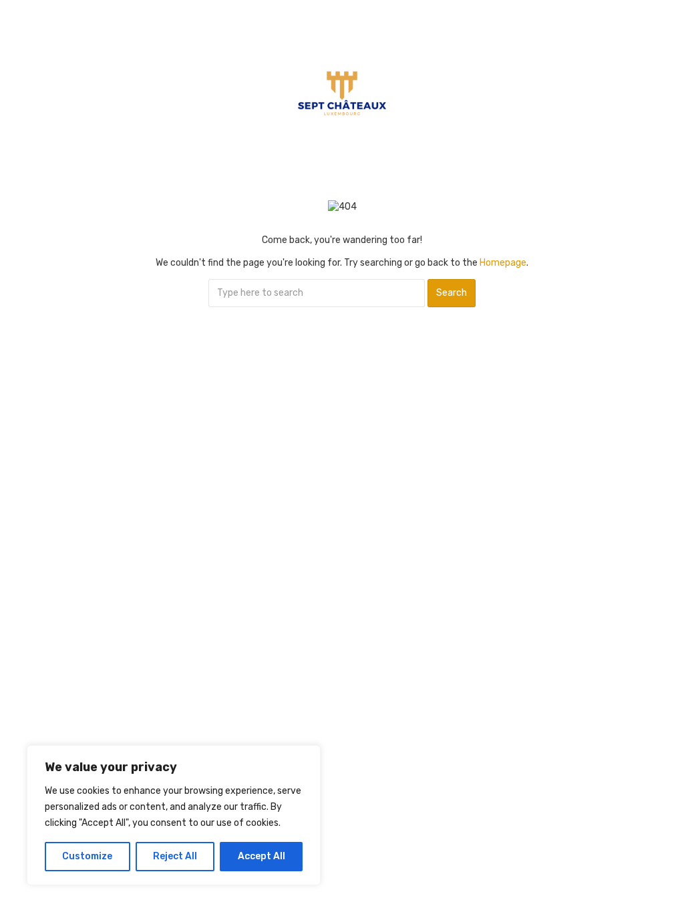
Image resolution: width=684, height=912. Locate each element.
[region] (174, 815)
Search (451, 292)
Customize (87, 856)
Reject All (175, 856)
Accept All (261, 856)
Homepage (503, 262)
